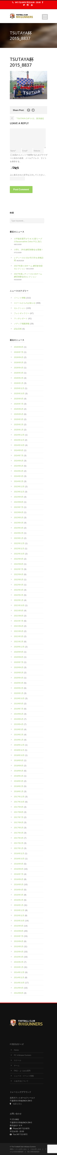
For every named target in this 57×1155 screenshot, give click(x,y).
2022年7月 (18, 569)
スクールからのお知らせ (24, 303)
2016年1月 (18, 905)
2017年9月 (18, 807)
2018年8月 (18, 765)
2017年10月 (19, 802)
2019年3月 (18, 729)
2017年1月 (18, 848)
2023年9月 (18, 497)
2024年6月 (18, 461)
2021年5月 (18, 631)
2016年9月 (18, 864)
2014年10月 (19, 983)
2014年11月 (19, 977)
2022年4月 (18, 585)
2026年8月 (18, 347)
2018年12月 (19, 745)
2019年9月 (18, 703)
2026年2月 (18, 378)
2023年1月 (18, 538)
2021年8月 (18, 616)
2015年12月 (19, 910)
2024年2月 (18, 481)
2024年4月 (18, 471)
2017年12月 (19, 796)
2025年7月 (18, 404)
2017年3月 (18, 838)
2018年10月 (19, 755)
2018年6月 (18, 771)
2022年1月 (18, 600)
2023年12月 (19, 486)
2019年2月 (18, 734)
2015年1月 (18, 967)
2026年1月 (18, 383)
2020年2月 (18, 688)
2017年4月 (18, 833)
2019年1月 (18, 740)
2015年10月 (19, 921)
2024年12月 (19, 435)
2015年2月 (18, 962)
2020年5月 (18, 672)
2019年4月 (18, 724)
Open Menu (45, 17)
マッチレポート (21, 318)
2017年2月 (18, 843)
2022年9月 (18, 559)
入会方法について (21, 1081)
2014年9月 (18, 988)
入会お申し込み (35, 1149)
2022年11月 (19, 548)
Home (16, 1050)
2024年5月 (18, 466)
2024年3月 (18, 476)
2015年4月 (18, 952)
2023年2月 (18, 533)
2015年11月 (19, 915)
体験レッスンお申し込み (18, 1149)
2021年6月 (18, 626)
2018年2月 (18, 786)
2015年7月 (18, 936)
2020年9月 (18, 652)
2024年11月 (19, 440)
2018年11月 (19, 750)
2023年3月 (18, 528)
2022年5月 (18, 579)
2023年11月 (19, 492)
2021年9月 (18, 610)
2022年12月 (19, 543)
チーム (16, 1066)
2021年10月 (19, 605)
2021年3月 (18, 636)
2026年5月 (18, 362)
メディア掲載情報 (21, 324)
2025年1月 (18, 430)
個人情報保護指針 (33, 1151)
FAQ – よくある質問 (22, 1071)
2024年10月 (19, 445)
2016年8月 (18, 869)
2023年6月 (18, 512)
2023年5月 (18, 517)
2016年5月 (18, 884)
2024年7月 (18, 455)
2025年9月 (18, 399)
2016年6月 (18, 879)
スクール (17, 1060)
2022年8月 (18, 564)
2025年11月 (19, 388)
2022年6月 (18, 574)
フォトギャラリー (21, 313)
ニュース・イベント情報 (24, 1076)
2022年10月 (19, 554)
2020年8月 (18, 657)
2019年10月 (19, 698)
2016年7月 (18, 874)
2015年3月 (18, 957)
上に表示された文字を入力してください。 (28, 175)
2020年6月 (18, 667)
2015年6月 (18, 941)
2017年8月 (18, 812)
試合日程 (18, 329)
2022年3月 (18, 590)
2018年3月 (18, 781)
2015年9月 (18, 926)
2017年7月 (18, 817)
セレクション (20, 308)
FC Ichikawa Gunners (22, 1055)
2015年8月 (18, 931)
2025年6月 (18, 409)
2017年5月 (18, 827)
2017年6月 (18, 822)
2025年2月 (18, 424)
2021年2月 (18, 641)
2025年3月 (18, 419)
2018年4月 (18, 776)
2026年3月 (18, 373)
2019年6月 (18, 714)
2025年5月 (18, 414)
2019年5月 (18, 719)
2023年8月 (18, 502)
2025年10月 (19, 393)
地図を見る (17, 1104)
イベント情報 (20, 298)
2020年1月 (18, 693)
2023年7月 (18, 507)
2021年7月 (18, 621)
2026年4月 (18, 368)
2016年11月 (19, 853)
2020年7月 (18, 662)
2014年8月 (18, 993)
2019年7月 (18, 709)
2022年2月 (18, 595)
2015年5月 (18, 946)
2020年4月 (18, 678)
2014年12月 (19, 972)
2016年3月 (18, 895)
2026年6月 (18, 357)
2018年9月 (18, 760)
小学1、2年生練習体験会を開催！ (28, 249)
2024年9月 (18, 450)
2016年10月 (19, 858)
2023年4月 (18, 523)
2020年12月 (19, 647)
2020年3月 (18, 683)
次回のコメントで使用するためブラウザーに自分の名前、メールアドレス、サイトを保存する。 (28, 158)
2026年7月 (18, 352)
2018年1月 (18, 791)
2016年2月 (18, 900)
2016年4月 (18, 889)
